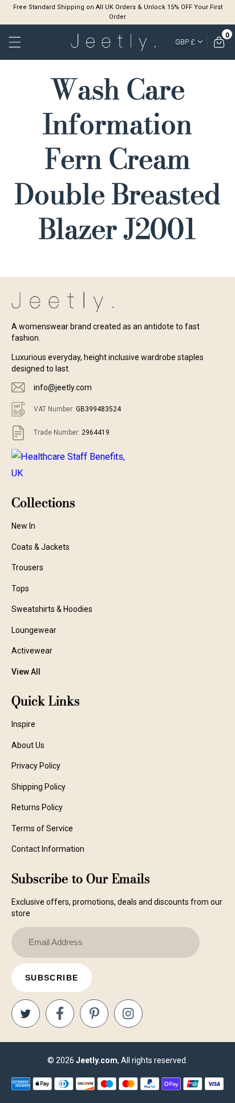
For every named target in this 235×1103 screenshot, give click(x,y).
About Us (27, 745)
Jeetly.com (97, 1060)
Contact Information (47, 848)
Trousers (27, 567)
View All (25, 671)
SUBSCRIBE (52, 977)
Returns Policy (37, 807)
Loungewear (33, 630)
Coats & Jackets (40, 547)
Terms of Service (42, 828)
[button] (16, 42)
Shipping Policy (38, 786)
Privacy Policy (35, 765)
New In (23, 525)
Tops (20, 588)
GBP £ (185, 42)
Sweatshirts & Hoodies (51, 609)
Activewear (31, 650)
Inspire (23, 724)
